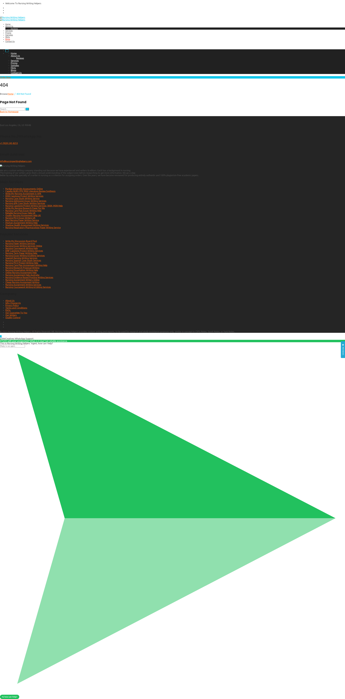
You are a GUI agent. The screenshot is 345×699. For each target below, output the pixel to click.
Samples (9, 35)
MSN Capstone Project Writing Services (24, 196)
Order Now (5, 77)
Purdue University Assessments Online (24, 189)
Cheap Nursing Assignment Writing (22, 282)
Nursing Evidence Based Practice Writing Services (29, 277)
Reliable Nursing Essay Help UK (20, 213)
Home (8, 24)
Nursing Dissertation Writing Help (21, 270)
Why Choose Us (13, 303)
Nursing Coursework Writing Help (21, 248)
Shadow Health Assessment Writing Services (27, 225)
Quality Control (12, 317)
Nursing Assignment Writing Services (23, 284)
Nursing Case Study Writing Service (22, 198)
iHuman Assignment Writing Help (21, 223)
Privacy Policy (12, 305)
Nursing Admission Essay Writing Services (25, 201)
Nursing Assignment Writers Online (22, 280)
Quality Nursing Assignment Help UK (23, 215)
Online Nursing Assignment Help (21, 272)
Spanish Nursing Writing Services (21, 258)
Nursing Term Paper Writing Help (21, 253)
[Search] (27, 109)
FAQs (7, 37)
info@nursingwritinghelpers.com (16, 161)
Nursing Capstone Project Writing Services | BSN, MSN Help (34, 206)
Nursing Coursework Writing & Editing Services (28, 287)
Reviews (14, 28)
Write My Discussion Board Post (21, 241)
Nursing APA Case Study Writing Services (25, 203)
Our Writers (11, 315)
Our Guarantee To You (16, 313)
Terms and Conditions (16, 308)
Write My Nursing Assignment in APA (23, 193)
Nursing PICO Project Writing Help (21, 263)
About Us (9, 26)
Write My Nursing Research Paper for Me (25, 208)
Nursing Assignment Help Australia (22, 275)
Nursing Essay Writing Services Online (23, 246)
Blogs (7, 39)
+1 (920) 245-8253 (9, 143)
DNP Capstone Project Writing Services (24, 251)
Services (9, 31)
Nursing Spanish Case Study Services (23, 260)
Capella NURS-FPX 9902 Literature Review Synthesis (30, 191)
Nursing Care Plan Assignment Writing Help (26, 265)
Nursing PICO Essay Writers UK (20, 218)
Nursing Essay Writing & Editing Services (25, 255)
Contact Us (10, 41)
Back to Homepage (9, 111)
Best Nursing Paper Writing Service (22, 220)
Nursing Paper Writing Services (20, 243)
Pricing (8, 33)
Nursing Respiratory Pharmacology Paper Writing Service (33, 227)
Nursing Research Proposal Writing (22, 268)
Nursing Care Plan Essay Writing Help (23, 210)
